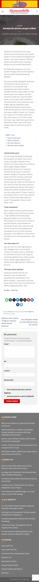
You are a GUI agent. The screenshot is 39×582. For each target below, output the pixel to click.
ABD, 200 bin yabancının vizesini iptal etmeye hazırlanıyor (18, 424)
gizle (13, 135)
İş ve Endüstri (9, 500)
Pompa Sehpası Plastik (10, 565)
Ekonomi (19, 25)
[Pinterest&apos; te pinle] (28, 300)
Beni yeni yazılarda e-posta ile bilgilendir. (20, 396)
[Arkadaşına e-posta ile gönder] (24, 300)
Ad (5, 361)
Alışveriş (7, 540)
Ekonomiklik (6, 34)
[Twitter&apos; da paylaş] (17, 300)
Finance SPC (8, 460)
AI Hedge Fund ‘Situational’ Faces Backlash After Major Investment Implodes (19, 473)
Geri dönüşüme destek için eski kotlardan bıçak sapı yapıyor (29, 322)
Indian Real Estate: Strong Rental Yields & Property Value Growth (17, 526)
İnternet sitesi (8, 380)
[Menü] (3, 11)
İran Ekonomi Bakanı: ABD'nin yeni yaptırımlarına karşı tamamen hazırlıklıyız (19, 453)
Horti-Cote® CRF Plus (9, 550)
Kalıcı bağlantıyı (29, 311)
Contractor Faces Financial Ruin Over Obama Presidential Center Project (18, 486)
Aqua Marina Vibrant (9, 561)
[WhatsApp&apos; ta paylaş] (6, 300)
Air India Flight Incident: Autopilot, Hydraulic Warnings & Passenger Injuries (18, 507)
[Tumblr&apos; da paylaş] (17, 304)
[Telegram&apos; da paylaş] (21, 304)
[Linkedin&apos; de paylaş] (32, 300)
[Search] (37, 11)
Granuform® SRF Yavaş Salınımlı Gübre (16, 554)
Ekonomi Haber (9, 417)
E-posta (7, 371)
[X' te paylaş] (14, 300)
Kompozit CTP (6, 557)
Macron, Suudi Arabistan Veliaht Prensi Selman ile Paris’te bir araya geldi (19, 440)
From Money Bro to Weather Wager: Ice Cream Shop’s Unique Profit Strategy (18, 493)
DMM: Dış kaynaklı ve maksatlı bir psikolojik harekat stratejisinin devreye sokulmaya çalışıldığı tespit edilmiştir (17, 432)
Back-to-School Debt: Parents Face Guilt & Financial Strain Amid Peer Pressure (17, 467)
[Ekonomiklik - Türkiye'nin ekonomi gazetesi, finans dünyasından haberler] (20, 11)
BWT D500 (5, 573)
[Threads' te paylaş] (21, 300)
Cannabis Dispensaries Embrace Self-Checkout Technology (18, 520)
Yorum (6, 344)
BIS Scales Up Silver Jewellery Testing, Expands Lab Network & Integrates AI (19, 513)
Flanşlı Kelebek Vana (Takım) (12, 569)
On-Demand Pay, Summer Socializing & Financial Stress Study (19, 480)
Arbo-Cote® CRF (7, 546)
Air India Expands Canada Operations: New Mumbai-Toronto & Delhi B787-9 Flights (17, 533)
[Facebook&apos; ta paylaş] (10, 300)
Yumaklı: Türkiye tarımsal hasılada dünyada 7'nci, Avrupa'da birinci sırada (19, 446)
